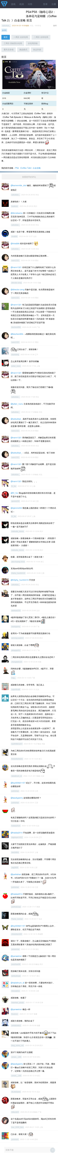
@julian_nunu (17, 403)
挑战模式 (23, 49)
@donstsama (17, 213)
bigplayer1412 (17, 837)
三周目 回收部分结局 (13, 43)
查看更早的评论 (29, 176)
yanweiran (15, 949)
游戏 (13, 4)
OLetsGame (16, 1092)
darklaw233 (15, 611)
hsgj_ (13, 678)
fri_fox (13, 486)
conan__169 (16, 1057)
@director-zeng (17, 289)
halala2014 (15, 826)
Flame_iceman (17, 919)
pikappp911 (15, 650)
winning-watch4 (17, 638)
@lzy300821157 (18, 782)
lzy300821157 (16, 744)
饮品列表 (37, 49)
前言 (6, 37)
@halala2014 (17, 832)
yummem (14, 1139)
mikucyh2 (15, 1112)
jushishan (15, 791)
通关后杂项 (9, 49)
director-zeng (16, 283)
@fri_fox (14, 492)
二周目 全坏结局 (41, 37)
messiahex (15, 991)
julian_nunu (16, 366)
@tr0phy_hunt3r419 (20, 579)
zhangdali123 (16, 662)
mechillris (15, 852)
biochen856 (16, 327)
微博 (55, 25)
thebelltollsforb (17, 759)
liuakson (14, 206)
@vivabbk (15, 243)
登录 (45, 4)
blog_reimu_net (17, 1045)
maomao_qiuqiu (17, 1003)
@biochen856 (17, 333)
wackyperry (15, 627)
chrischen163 (16, 934)
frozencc (14, 1014)
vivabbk (14, 236)
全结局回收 (33, 43)
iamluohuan (16, 976)
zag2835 (14, 868)
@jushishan (16, 874)
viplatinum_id (16, 776)
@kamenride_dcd (18, 185)
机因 (21, 4)
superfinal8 (15, 689)
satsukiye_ (6, 26)
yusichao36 (15, 964)
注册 (54, 4)
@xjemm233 (16, 507)
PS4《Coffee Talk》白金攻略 (28, 167)
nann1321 (15, 261)
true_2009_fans (17, 1127)
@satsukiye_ (16, 418)
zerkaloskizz (16, 1026)
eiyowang (15, 355)
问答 (30, 4)
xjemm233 (15, 501)
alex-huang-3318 (18, 562)
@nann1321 (16, 267)
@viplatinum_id (17, 982)
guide (4, 30)
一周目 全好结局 (21, 37)
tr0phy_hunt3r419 (18, 573)
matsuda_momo (17, 531)
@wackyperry (17, 797)
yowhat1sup (16, 907)
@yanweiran (16, 956)
